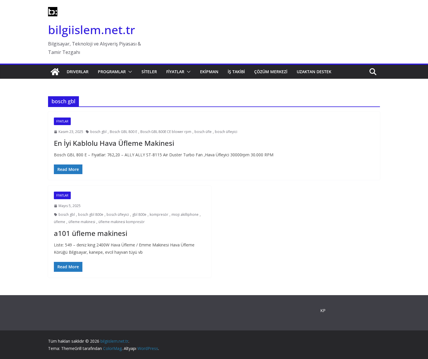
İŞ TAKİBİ (236, 71)
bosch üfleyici (226, 131)
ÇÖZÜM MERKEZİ (270, 71)
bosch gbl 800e (90, 214)
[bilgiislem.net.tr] (55, 72)
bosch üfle (203, 131)
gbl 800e (139, 214)
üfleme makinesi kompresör (121, 221)
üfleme (59, 221)
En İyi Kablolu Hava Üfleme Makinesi (114, 143)
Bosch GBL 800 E (123, 131)
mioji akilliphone (185, 214)
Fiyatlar (62, 121)
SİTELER (149, 71)
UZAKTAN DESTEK (314, 71)
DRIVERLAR (78, 71)
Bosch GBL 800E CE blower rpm (165, 131)
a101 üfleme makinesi (90, 233)
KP (323, 310)
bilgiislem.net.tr (91, 30)
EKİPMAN (209, 71)
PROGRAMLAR (112, 71)
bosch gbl (98, 131)
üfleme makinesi (81, 221)
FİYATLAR (175, 71)
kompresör (159, 214)
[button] (129, 72)
